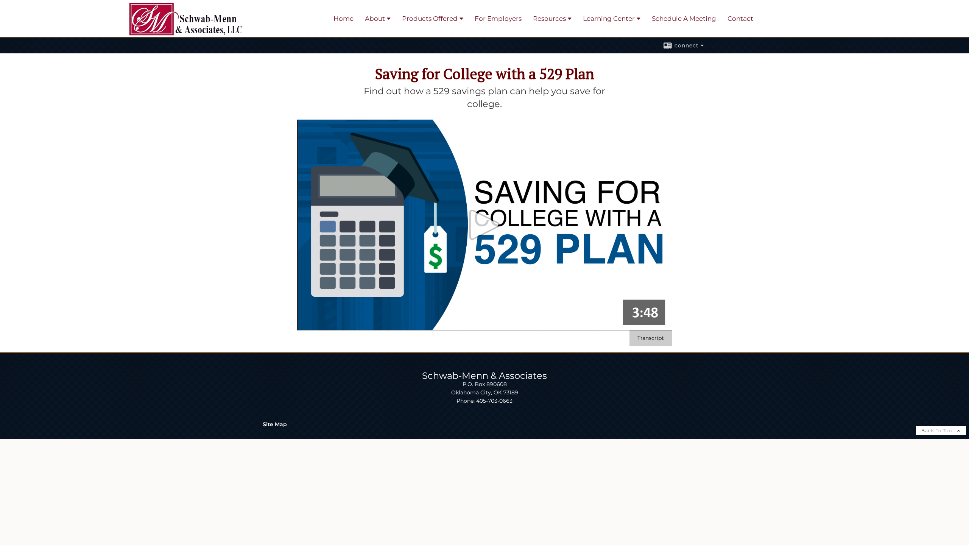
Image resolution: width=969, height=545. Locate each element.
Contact (740, 18)
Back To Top (937, 430)
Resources (549, 18)
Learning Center (609, 18)
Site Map (275, 424)
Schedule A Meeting (684, 18)
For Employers (498, 18)
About (375, 18)
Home (343, 18)
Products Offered (430, 18)
